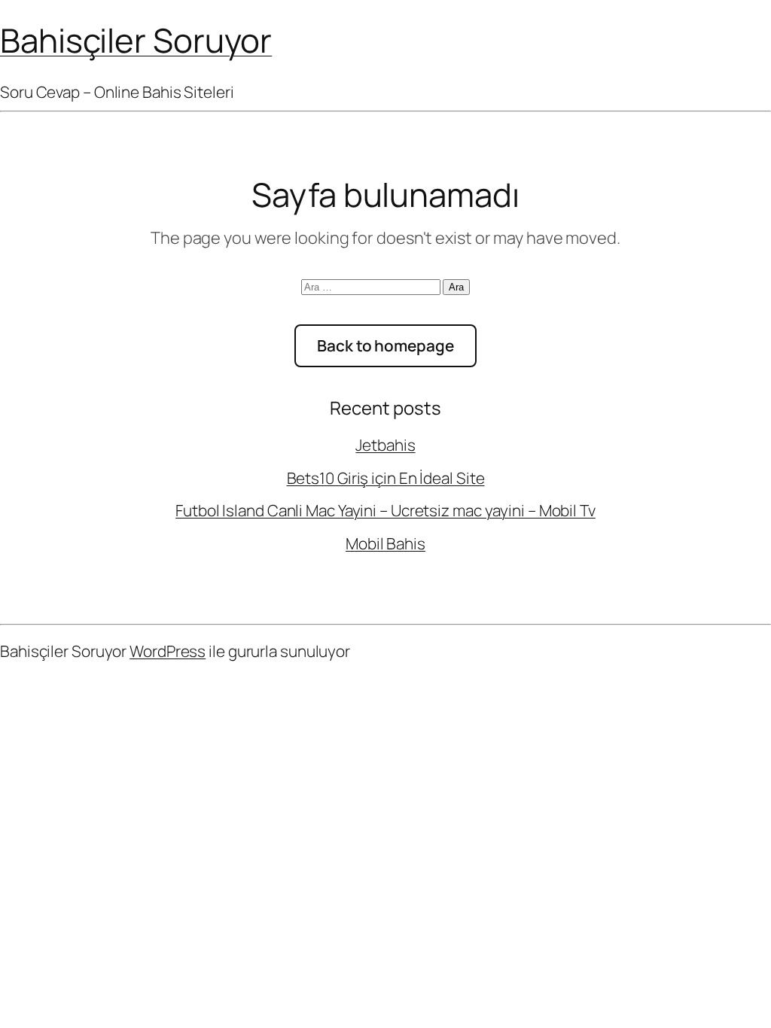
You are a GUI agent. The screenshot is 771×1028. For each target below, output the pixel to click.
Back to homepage (385, 345)
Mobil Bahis (385, 543)
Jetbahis (385, 444)
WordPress (168, 651)
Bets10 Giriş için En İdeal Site (386, 477)
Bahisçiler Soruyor (136, 39)
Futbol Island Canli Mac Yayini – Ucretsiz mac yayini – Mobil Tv (385, 510)
